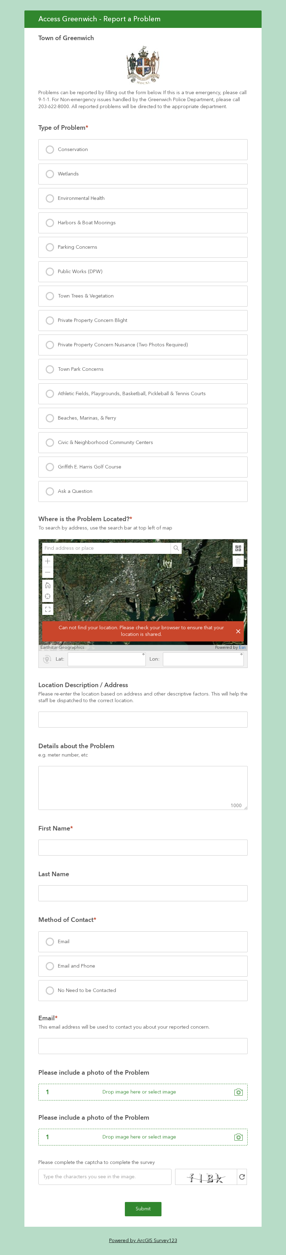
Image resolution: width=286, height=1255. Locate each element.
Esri (242, 647)
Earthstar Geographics (62, 648)
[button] (47, 561)
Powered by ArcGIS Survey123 (143, 1241)
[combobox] (106, 548)
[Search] (176, 548)
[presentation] (143, 149)
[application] (143, 595)
